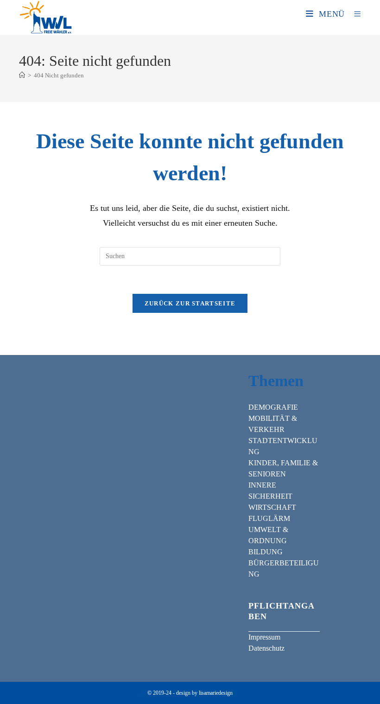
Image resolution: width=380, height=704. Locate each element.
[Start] (22, 75)
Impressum (264, 637)
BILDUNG (265, 552)
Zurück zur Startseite (190, 303)
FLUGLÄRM (269, 518)
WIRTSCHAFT (272, 507)
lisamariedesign (216, 693)
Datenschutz (266, 648)
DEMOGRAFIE (273, 407)
